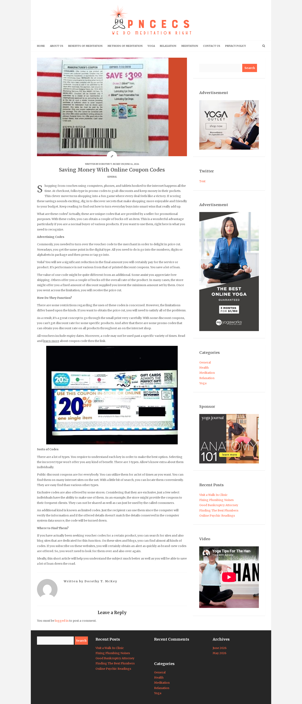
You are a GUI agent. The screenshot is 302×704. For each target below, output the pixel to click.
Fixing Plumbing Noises (216, 500)
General (112, 176)
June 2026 (220, 648)
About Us (56, 45)
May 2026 (219, 653)
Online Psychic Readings (217, 515)
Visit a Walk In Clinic (213, 495)
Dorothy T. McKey (109, 164)
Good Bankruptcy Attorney (218, 505)
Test (202, 181)
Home (41, 45)
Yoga (151, 45)
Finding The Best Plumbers (218, 510)
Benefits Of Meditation (85, 45)
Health (204, 367)
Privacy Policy (235, 45)
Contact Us (211, 45)
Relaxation (168, 45)
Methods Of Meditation (125, 45)
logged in (62, 621)
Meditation (189, 45)
